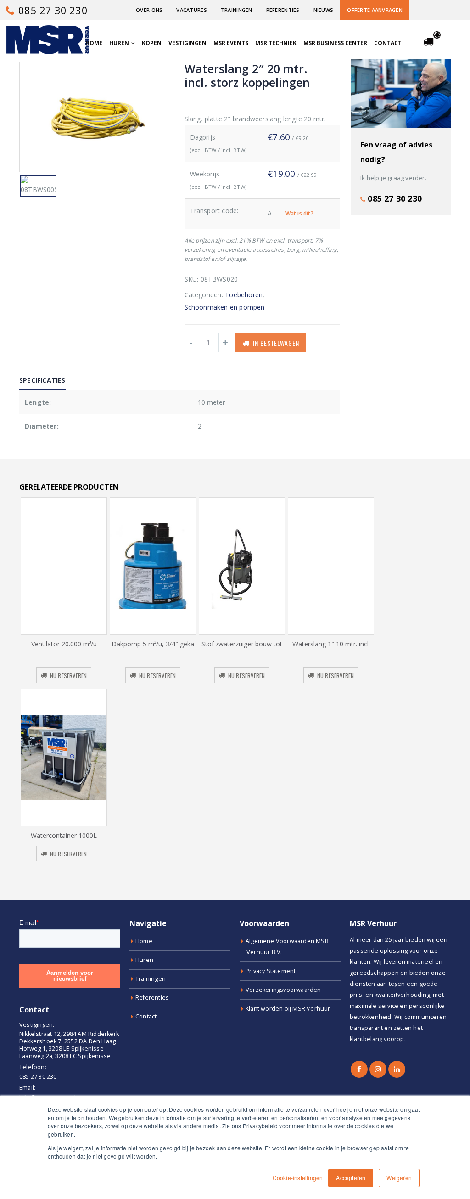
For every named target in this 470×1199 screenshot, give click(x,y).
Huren (119, 43)
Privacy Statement (271, 971)
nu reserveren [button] (68, 675)
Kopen (152, 43)
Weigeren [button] (399, 1178)
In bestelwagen (276, 343)
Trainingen (236, 9)
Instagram (377, 1069)
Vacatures (191, 9)
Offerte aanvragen (375, 9)
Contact (388, 43)
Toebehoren (244, 294)
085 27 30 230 (52, 10)
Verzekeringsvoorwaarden (283, 990)
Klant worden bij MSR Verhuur (288, 1008)
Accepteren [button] (350, 1178)
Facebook (359, 1069)
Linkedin (396, 1069)
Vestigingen (187, 43)
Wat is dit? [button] (299, 213)
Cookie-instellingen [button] (298, 1178)
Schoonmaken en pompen (225, 307)
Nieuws (323, 9)
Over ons (149, 9)
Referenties (283, 9)
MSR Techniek (276, 43)
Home (93, 43)
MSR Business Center (335, 43)
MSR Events (230, 43)
